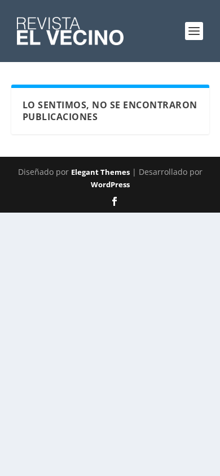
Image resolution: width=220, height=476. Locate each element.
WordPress (110, 184)
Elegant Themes (100, 172)
